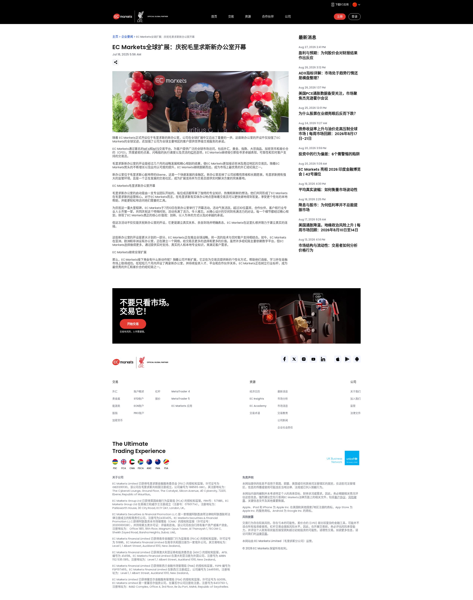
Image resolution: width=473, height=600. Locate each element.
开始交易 (133, 324)
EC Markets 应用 (181, 406)
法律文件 (355, 413)
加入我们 (355, 398)
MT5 (156, 149)
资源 (248, 16)
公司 (288, 16)
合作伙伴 (268, 16)
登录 (355, 16)
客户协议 (340, 497)
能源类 (116, 406)
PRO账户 (139, 413)
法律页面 (261, 534)
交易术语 (255, 413)
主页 (115, 37)
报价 (157, 398)
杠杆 (193, 152)
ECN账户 (139, 406)
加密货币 (117, 420)
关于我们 (355, 391)
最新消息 (283, 391)
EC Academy (258, 406)
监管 (352, 406)
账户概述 (139, 391)
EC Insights (257, 398)
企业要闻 (127, 37)
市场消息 (283, 406)
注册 (340, 16)
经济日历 (255, 391)
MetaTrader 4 (180, 391)
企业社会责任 (285, 427)
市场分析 (283, 398)
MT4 (147, 149)
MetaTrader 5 (180, 398)
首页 (214, 16)
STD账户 (139, 398)
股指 (115, 413)
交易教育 (283, 413)
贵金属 (116, 398)
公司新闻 (283, 420)
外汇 (115, 391)
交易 (231, 16)
